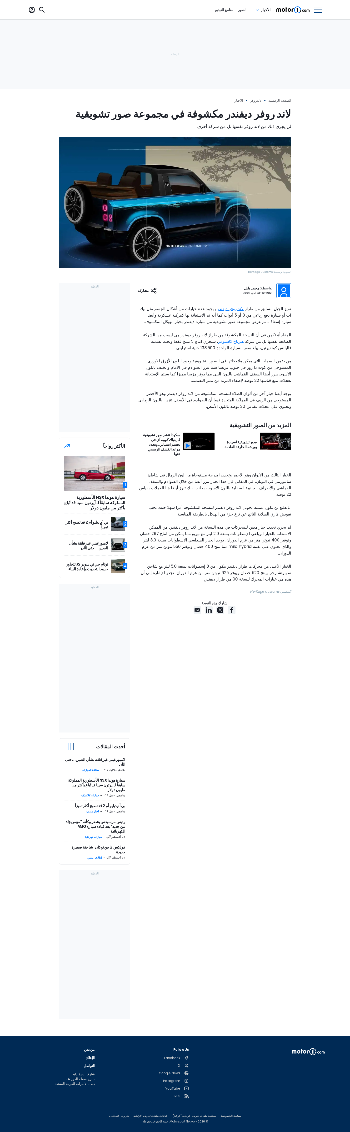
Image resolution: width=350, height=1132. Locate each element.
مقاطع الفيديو (224, 10)
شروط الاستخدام (119, 1116)
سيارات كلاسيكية (90, 795)
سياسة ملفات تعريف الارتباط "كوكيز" (194, 1116)
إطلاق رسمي (94, 857)
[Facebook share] (232, 610)
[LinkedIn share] (209, 610)
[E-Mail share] (197, 610)
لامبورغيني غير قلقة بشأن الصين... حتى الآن (95, 762)
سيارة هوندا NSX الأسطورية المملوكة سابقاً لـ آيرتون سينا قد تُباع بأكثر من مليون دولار (96, 785)
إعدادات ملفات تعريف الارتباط (150, 1116)
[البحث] (42, 10)
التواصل (89, 1065)
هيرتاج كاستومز (231, 341)
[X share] (220, 610)
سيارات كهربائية (93, 837)
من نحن (89, 1049)
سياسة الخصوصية (230, 1116)
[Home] (293, 9)
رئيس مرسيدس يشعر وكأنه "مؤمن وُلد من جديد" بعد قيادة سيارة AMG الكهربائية (95, 826)
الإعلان (90, 1057)
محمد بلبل (251, 288)
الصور (242, 10)
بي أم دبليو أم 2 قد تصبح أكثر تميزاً (100, 805)
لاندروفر (255, 100)
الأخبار (265, 9)
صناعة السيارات (90, 770)
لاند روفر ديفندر (230, 309)
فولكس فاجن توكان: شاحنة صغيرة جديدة (98, 849)
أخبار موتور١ (92, 811)
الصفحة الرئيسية (279, 100)
